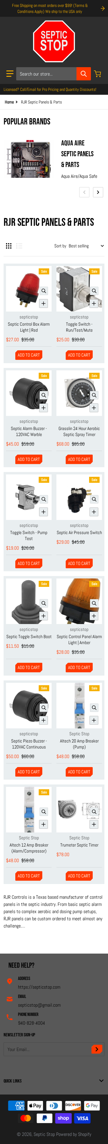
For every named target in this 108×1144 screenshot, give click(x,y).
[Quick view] (44, 291)
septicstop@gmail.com (39, 1005)
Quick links (13, 1081)
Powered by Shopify (73, 1134)
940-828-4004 (31, 1023)
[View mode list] (19, 246)
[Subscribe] (97, 1049)
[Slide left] (84, 192)
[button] (10, 74)
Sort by (60, 246)
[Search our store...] (83, 73)
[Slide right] (98, 192)
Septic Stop (44, 1134)
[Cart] (98, 73)
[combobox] (53, 73)
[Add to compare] (43, 303)
